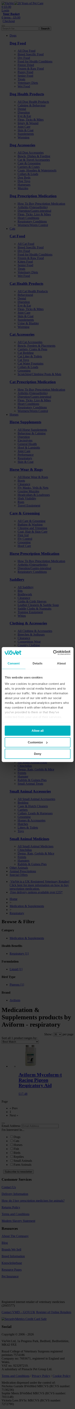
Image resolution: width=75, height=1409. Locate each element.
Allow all (38, 730)
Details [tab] (37, 663)
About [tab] (61, 663)
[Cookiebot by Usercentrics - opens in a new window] (53, 652)
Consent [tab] (14, 663)
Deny (37, 753)
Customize (35, 742)
